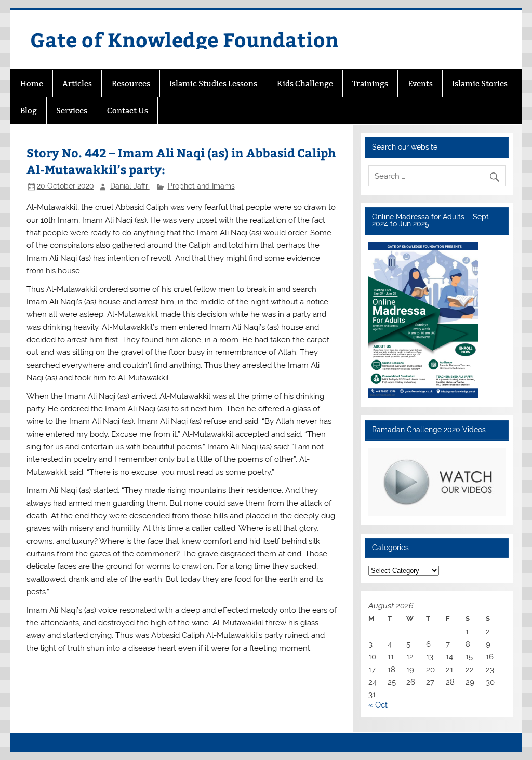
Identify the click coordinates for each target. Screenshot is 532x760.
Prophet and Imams (201, 186)
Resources (131, 83)
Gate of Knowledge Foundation (184, 39)
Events (420, 83)
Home (31, 83)
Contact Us (127, 110)
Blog (28, 110)
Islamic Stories (480, 83)
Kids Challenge (305, 83)
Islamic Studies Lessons (213, 83)
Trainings (370, 83)
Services (71, 110)
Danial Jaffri (130, 186)
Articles (77, 83)
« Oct (378, 705)
